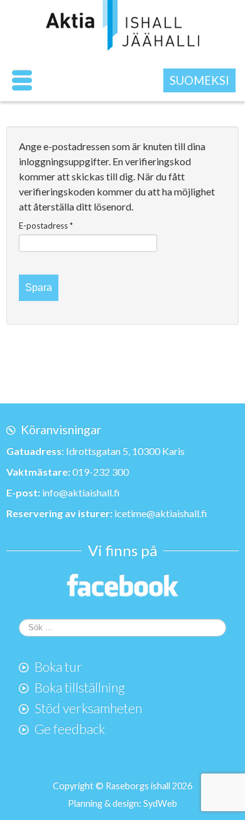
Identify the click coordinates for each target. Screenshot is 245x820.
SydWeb (160, 803)
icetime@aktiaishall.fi (160, 513)
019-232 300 (100, 472)
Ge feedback (70, 728)
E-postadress (46, 226)
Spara (38, 287)
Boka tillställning (80, 687)
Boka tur (58, 666)
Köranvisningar (61, 429)
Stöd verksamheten (88, 708)
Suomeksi (199, 80)
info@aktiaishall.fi (81, 492)
